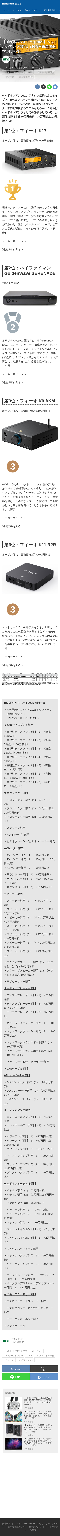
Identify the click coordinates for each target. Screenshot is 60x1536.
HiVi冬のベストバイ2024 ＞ (23, 718)
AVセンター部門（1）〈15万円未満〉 (29, 855)
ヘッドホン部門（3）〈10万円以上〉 (29, 1222)
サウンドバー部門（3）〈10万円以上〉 (30, 887)
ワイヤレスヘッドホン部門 (23, 1248)
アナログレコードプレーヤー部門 (26, 1301)
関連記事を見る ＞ (13, 249)
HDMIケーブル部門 (18, 834)
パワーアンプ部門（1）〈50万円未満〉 (30, 1136)
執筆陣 (33, 1530)
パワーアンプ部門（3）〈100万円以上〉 (31, 1149)
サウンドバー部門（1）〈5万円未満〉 (29, 874)
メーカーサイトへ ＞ (14, 241)
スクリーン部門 (16, 827)
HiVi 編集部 (17, 61)
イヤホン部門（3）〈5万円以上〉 (27, 1202)
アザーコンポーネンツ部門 (23, 1319)
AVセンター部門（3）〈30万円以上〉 (29, 867)
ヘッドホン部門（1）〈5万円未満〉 (28, 1209)
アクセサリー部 (16, 1325)
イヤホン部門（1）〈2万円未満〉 (27, 1190)
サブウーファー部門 (19, 981)
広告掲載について (16, 1527)
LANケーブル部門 (17, 1068)
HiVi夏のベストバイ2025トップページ (29, 709)
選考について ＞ (16, 713)
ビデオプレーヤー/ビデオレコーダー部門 (31, 841)
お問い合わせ (35, 1527)
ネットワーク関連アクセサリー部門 (28, 1061)
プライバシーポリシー (24, 1523)
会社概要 (6, 1523)
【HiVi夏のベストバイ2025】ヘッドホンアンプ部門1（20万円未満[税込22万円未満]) (29, 46)
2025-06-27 (17, 58)
